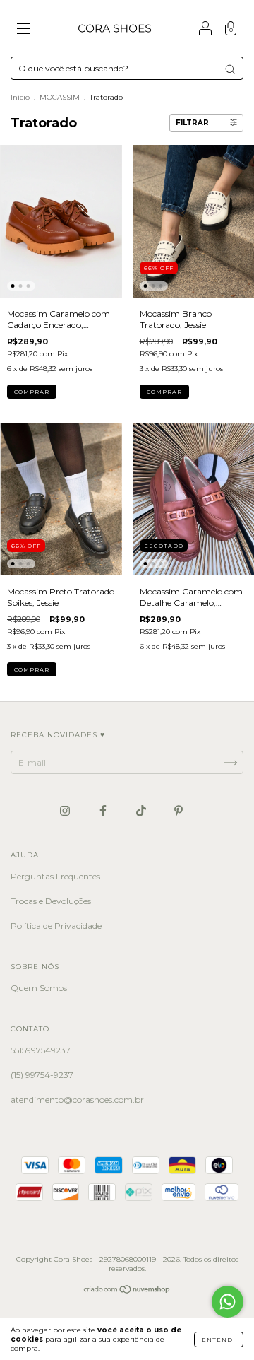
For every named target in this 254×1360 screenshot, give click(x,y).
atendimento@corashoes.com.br (77, 1099)
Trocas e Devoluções (51, 901)
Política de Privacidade (56, 925)
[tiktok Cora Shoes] (142, 811)
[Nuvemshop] (127, 1291)
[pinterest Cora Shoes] (178, 811)
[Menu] (23, 30)
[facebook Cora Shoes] (104, 811)
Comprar (31, 391)
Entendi (219, 1339)
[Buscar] (230, 69)
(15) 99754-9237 (42, 1074)
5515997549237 (41, 1050)
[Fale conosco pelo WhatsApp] (227, 1302)
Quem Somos (39, 988)
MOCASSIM (60, 97)
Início (20, 97)
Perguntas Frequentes (55, 876)
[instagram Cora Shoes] (66, 811)
